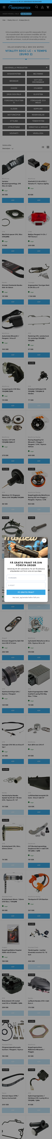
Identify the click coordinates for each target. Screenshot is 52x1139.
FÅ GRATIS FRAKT (26, 592)
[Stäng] (44, 540)
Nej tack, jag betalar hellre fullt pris (26, 597)
